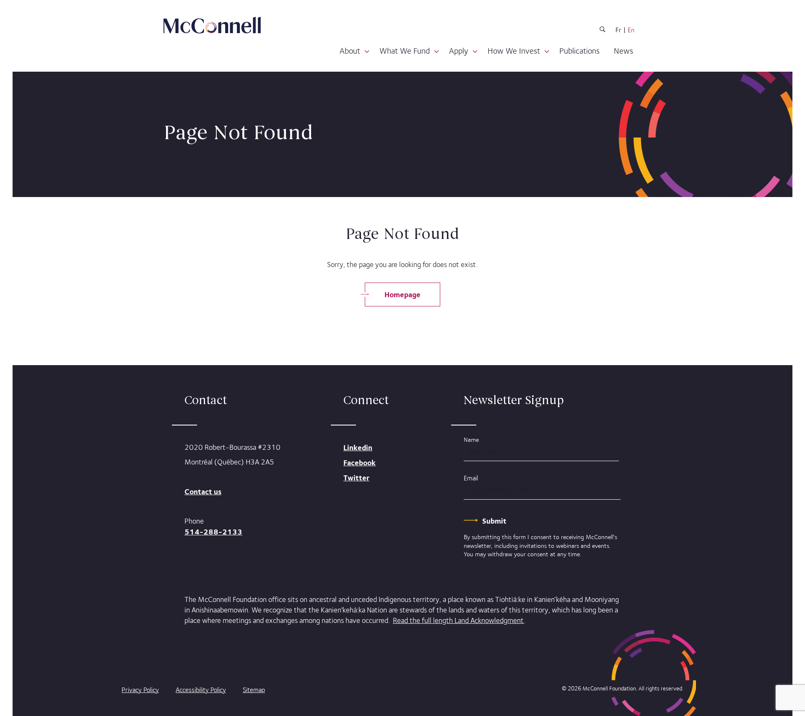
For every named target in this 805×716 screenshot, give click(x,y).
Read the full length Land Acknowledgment (458, 620)
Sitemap (254, 690)
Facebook (359, 462)
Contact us (202, 491)
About (350, 50)
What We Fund (404, 50)
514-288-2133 (213, 531)
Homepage (402, 294)
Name (471, 439)
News (623, 50)
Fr (618, 30)
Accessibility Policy (201, 690)
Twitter (356, 477)
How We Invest (514, 50)
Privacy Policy (140, 690)
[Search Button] (602, 31)
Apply (458, 50)
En (631, 30)
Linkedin (357, 447)
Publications (579, 50)
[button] (366, 52)
